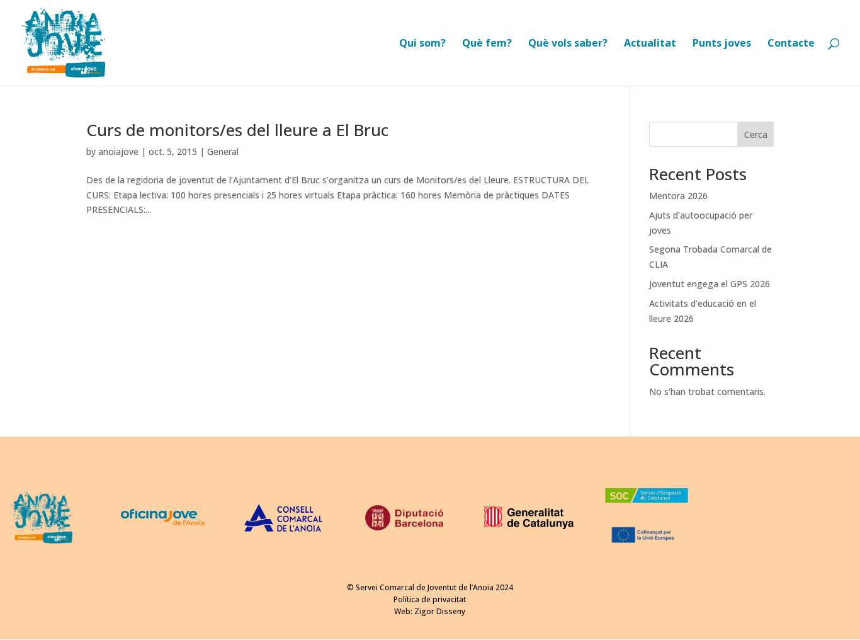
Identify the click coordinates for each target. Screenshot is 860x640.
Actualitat (650, 44)
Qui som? (422, 44)
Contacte (791, 44)
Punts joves (722, 44)
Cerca (755, 134)
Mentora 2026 (678, 196)
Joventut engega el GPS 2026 (709, 284)
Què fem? (487, 44)
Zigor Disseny (439, 611)
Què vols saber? (568, 44)
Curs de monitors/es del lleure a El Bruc (237, 129)
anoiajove (118, 151)
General (223, 151)
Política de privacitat (429, 599)
